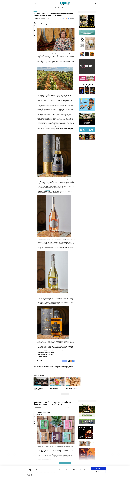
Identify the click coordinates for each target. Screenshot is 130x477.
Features (35, 399)
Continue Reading (65, 462)
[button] (95, 3)
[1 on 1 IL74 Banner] (87, 54)
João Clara (39, 61)
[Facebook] (34, 3)
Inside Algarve (38, 18)
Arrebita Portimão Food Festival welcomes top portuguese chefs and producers (40, 388)
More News (39, 356)
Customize (98, 471)
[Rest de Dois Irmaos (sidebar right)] (87, 136)
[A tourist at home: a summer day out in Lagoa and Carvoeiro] (73, 381)
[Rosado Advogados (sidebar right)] (87, 32)
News (39, 385)
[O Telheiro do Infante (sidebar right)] (87, 43)
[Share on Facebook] (63, 18)
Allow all (98, 468)
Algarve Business (54, 385)
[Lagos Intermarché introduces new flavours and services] (57, 381)
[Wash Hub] (87, 118)
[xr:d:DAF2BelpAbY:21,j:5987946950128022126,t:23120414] (87, 87)
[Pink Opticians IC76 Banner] (87, 129)
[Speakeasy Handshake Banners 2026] (85, 432)
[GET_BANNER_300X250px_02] (87, 104)
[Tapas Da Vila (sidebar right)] (87, 78)
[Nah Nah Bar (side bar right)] (87, 64)
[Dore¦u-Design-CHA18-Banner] (87, 443)
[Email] (66, 18)
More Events (45, 356)
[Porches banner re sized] (87, 21)
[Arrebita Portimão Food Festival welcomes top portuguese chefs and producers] (41, 381)
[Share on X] (65, 18)
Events (36, 385)
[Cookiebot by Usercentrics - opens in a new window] (29, 475)
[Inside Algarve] (65, 3)
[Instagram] (35, 3)
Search (94, 11)
